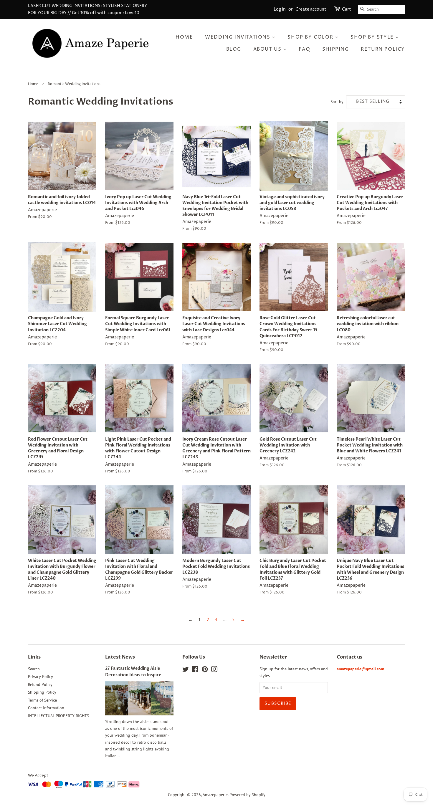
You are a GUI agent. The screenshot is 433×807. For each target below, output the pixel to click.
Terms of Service (42, 700)
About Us (268, 49)
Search (34, 669)
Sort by (336, 101)
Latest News (120, 657)
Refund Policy (40, 684)
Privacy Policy (40, 676)
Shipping (335, 49)
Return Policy (383, 49)
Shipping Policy (42, 692)
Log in (280, 9)
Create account (310, 9)
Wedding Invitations (238, 37)
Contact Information (46, 707)
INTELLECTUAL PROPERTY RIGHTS (58, 715)
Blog (233, 49)
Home (184, 37)
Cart (346, 9)
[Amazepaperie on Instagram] (214, 670)
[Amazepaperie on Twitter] (185, 670)
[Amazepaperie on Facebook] (195, 670)
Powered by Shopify (247, 794)
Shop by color (311, 37)
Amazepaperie (215, 794)
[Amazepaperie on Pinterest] (204, 670)
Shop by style (373, 37)
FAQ (304, 49)
